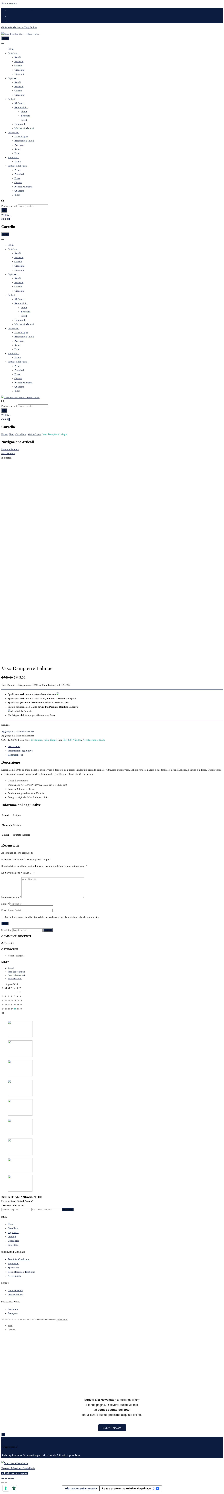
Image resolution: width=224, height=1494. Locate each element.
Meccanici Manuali (24, 128)
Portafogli (19, 174)
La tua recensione (11, 897)
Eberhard (25, 115)
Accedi (11, 968)
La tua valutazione (11, 872)
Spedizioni (13, 1267)
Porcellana (12, 157)
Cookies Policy (15, 1290)
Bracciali (18, 61)
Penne (17, 170)
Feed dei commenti (17, 975)
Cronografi (20, 124)
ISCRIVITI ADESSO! (112, 1428)
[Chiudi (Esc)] (2, 1478)
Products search (9, 206)
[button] (17, 731)
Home (4, 434)
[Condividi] (6, 1478)
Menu (5, 38)
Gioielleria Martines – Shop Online (19, 27)
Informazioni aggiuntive (20, 750)
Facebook (13, 1309)
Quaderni (19, 190)
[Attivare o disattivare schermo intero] (9, 1478)
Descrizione (14, 746)
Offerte (11, 49)
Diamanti (19, 74)
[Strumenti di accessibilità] (14, 1488)
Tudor (24, 111)
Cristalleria (13, 132)
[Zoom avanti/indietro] (12, 1478)
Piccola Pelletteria (23, 186)
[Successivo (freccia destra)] (6, 1482)
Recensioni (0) (15, 754)
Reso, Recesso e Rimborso (21, 1272)
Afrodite (77, 740)
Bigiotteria (13, 78)
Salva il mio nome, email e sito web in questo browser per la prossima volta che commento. (52, 917)
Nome (5, 903)
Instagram (13, 1313)
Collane (18, 65)
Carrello (11, 1329)
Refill (17, 195)
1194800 (66, 740)
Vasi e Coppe (21, 136)
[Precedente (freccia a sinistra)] (2, 1482)
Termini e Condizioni (19, 1259)
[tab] (115, 746)
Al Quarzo (19, 103)
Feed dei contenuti (16, 972)
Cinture (18, 182)
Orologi (11, 99)
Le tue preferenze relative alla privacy (126, 1488)
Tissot (24, 120)
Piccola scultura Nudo (93, 740)
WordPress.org (14, 978)
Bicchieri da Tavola (24, 140)
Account (12, 20)
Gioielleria (12, 53)
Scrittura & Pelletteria (17, 166)
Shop (11, 434)
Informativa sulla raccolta (81, 1488)
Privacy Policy (15, 1294)
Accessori (19, 145)
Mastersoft (63, 1319)
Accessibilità (14, 1276)
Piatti (17, 153)
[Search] (4, 210)
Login (11, 16)
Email (5, 910)
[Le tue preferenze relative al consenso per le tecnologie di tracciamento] (6, 1488)
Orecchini (19, 70)
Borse (17, 178)
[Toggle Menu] (2, 43)
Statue (17, 149)
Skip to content (9, 3)
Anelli (17, 57)
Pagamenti (13, 1263)
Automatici (20, 107)
